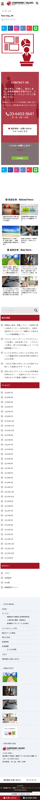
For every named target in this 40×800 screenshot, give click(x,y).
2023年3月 (8, 529)
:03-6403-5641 (31, 797)
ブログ (7, 573)
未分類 (7, 582)
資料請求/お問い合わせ (10, 659)
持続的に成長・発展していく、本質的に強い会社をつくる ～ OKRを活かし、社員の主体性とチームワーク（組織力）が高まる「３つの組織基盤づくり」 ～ (21, 329)
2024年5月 (8, 473)
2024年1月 (8, 487)
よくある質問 (11, 649)
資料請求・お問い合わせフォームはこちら (21, 129)
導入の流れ (6, 637)
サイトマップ (31, 780)
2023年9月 (8, 501)
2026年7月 (8, 392)
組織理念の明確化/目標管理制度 (18, 617)
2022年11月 (9, 548)
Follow (20, 149)
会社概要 (5, 646)
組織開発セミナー (11, 587)
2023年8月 (8, 506)
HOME (4, 609)
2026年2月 (8, 411)
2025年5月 (8, 454)
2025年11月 (9, 425)
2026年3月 (8, 407)
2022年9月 (8, 558)
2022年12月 (9, 544)
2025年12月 (9, 421)
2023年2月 (8, 534)
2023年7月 (8, 510)
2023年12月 (9, 492)
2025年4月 (8, 459)
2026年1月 (8, 416)
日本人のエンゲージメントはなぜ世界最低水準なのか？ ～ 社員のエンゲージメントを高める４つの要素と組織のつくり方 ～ (21, 374)
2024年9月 (8, 463)
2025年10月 (9, 430)
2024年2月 (8, 482)
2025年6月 (8, 449)
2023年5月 (8, 520)
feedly (20, 158)
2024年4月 (8, 477)
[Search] (35, 310)
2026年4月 (8, 402)
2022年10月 (9, 553)
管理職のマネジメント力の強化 (18, 623)
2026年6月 (8, 397)
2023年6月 (8, 515)
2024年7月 (8, 468)
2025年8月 (8, 440)
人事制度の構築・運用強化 (16, 620)
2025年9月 (8, 435)
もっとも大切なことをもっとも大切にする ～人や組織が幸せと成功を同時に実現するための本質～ (21, 356)
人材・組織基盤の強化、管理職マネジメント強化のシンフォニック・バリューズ (20, 788)
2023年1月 (8, 539)
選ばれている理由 (8, 633)
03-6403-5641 (22, 114)
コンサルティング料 (9, 628)
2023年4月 (8, 525)
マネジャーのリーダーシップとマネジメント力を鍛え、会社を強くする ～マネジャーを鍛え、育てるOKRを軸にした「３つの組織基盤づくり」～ (21, 343)
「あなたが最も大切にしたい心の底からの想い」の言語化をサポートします (21, 365)
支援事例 (8, 578)
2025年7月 (8, 444)
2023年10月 (9, 496)
